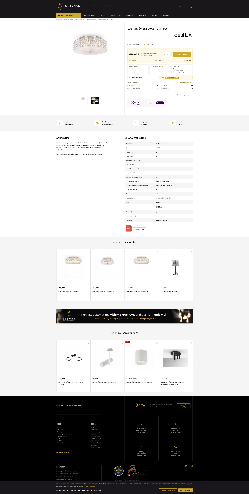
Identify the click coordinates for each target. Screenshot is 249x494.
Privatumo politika (62, 436)
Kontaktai (166, 15)
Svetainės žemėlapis (62, 443)
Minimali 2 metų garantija (175, 431)
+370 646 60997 (73, 474)
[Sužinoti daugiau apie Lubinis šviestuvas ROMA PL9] (141, 267)
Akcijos (102, 15)
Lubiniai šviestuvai (161, 220)
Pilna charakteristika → (186, 82)
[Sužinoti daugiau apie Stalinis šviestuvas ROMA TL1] (175, 267)
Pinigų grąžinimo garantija (141, 453)
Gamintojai (129, 15)
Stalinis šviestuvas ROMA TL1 (171, 291)
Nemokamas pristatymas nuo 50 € (141, 431)
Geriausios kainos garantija (175, 453)
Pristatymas (60, 429)
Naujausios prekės (89, 15)
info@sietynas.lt (107, 124)
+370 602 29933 (69, 124)
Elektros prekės (95, 443)
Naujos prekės (95, 429)
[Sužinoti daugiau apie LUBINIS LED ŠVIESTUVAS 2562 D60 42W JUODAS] (73, 358)
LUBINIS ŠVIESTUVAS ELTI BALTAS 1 (104, 382)
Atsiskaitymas (60, 432)
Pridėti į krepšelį (181, 54)
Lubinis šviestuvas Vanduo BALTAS (139, 382)
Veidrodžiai (94, 445)
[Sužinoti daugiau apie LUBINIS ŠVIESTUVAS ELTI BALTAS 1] (107, 358)
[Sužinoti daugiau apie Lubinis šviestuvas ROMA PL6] (107, 267)
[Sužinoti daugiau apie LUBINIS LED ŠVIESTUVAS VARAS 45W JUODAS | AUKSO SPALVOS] (175, 358)
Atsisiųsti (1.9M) (139, 229)
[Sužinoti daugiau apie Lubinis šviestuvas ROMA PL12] (73, 267)
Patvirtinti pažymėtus (168, 490)
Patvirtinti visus (185, 490)
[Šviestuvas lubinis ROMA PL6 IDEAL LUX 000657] (90, 60)
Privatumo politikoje (89, 486)
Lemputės (93, 441)
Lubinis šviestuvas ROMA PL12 (69, 291)
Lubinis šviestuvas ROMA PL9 (137, 291)
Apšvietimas (142, 15)
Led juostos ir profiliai (97, 438)
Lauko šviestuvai (95, 436)
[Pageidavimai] (185, 6)
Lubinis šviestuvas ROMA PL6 (103, 291)
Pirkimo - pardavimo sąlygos (64, 434)
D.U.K (58, 438)
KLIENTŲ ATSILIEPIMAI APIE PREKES (184, 405)
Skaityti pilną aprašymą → (185, 95)
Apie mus (154, 15)
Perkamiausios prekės (97, 432)
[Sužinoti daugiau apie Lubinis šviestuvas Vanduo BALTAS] (141, 358)
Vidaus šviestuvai (95, 434)
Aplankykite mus (64, 452)
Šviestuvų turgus (95, 447)
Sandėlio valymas (115, 15)
